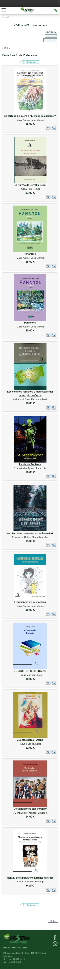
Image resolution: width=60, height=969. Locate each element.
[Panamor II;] (30, 251)
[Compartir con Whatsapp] (55, 946)
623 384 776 (17, 959)
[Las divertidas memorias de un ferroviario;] (30, 530)
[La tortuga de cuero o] (30, 113)
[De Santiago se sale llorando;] (30, 806)
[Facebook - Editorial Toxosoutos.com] (55, 939)
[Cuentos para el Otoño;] (30, 737)
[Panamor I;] (30, 320)
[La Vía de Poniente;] (30, 462)
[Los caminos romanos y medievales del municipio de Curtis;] (30, 389)
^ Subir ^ (53, 921)
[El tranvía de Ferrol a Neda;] (30, 182)
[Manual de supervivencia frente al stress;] (30, 875)
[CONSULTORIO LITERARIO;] (30, 668)
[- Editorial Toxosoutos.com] (27, 10)
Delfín (7, 17)
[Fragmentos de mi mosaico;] (30, 599)
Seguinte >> (32, 62)
